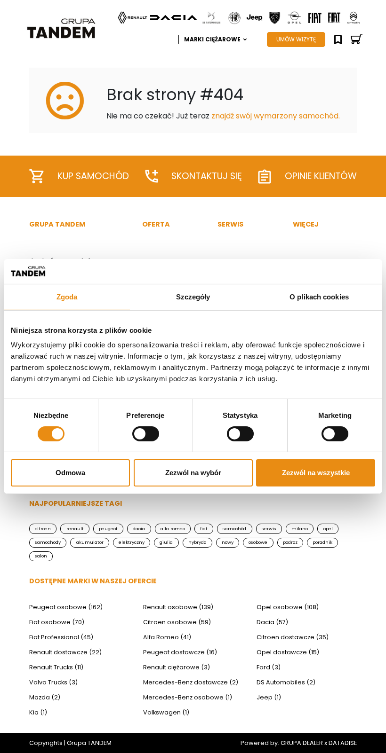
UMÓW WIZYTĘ (296, 39)
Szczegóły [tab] (193, 296)
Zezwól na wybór (193, 473)
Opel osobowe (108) (288, 607)
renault (75, 529)
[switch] (145, 433)
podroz (290, 542)
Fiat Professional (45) (61, 637)
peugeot (108, 529)
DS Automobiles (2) (286, 682)
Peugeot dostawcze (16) (180, 652)
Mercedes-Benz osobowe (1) (187, 697)
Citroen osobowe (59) (177, 622)
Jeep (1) (269, 697)
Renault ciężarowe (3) (176, 667)
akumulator (90, 542)
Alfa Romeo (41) (167, 637)
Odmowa (70, 473)
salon (41, 556)
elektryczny (132, 542)
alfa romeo (173, 529)
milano (299, 529)
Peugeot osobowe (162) (66, 607)
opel (328, 529)
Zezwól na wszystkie (316, 473)
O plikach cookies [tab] (319, 296)
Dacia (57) (272, 622)
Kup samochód (93, 176)
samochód (234, 529)
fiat (204, 529)
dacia (139, 529)
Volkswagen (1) (166, 712)
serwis (269, 529)
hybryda (197, 542)
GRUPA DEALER (302, 743)
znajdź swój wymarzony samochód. (275, 115)
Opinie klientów (321, 176)
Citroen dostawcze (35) (293, 637)
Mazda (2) (44, 697)
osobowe (258, 542)
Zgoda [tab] (67, 296)
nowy (227, 542)
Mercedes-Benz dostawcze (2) (190, 682)
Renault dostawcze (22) (65, 652)
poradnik (322, 542)
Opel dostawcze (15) (288, 652)
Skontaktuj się (206, 176)
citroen (43, 529)
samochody (48, 542)
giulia (166, 542)
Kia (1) (38, 712)
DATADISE (343, 743)
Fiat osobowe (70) (56, 622)
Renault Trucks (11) (56, 667)
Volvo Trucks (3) (53, 682)
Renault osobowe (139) (178, 607)
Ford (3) (269, 667)
